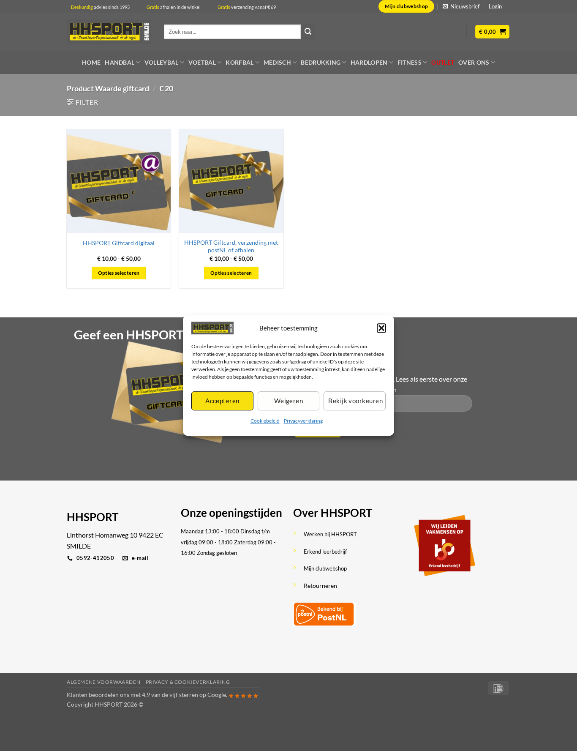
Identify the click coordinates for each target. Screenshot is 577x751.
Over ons (473, 62)
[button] (381, 328)
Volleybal (161, 62)
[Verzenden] (308, 32)
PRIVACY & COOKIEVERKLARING (188, 682)
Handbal (119, 62)
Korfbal (239, 62)
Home (91, 62)
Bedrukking (320, 62)
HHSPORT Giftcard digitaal (119, 242)
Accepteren (222, 401)
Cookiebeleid (265, 421)
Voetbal (202, 62)
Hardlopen (369, 62)
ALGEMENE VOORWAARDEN (103, 682)
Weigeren (288, 401)
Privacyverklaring (303, 421)
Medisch (277, 62)
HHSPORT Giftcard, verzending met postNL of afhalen (231, 246)
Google (216, 694)
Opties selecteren (119, 273)
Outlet (442, 62)
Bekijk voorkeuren (355, 401)
